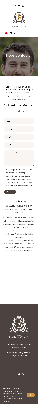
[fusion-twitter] (19, 6)
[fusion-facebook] (15, 6)
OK (31, 395)
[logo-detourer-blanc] (19, 314)
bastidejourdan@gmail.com (22, 105)
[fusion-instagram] (23, 6)
